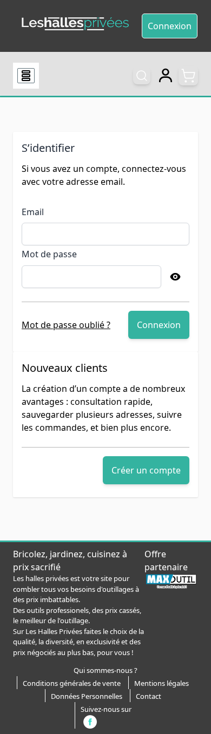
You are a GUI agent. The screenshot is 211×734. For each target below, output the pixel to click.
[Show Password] (175, 277)
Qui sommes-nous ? (105, 670)
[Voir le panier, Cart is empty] (188, 75)
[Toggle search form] (141, 75)
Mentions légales (161, 683)
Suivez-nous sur (106, 709)
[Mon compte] (165, 75)
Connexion (170, 26)
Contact (148, 696)
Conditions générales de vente (72, 683)
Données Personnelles (86, 696)
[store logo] (75, 24)
